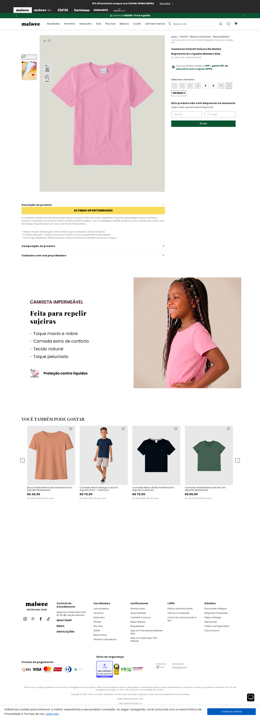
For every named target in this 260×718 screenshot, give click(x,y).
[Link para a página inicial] (174, 36)
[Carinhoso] (82, 10)
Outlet (137, 23)
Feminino (69, 23)
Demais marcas (155, 23)
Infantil (184, 36)
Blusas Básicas (221, 36)
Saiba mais (52, 714)
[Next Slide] (243, 15)
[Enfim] (63, 10)
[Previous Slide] (16, 15)
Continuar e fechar (231, 711)
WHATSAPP (64, 620)
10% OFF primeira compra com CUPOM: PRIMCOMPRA (123, 3)
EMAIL (61, 626)
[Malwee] (22, 10)
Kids (98, 23)
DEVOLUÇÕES (65, 631)
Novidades (53, 23)
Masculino (86, 23)
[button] (44, 41)
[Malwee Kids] (43, 10)
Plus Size (110, 23)
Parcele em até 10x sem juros (198, 15)
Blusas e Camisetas (200, 36)
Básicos (124, 23)
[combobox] (190, 24)
